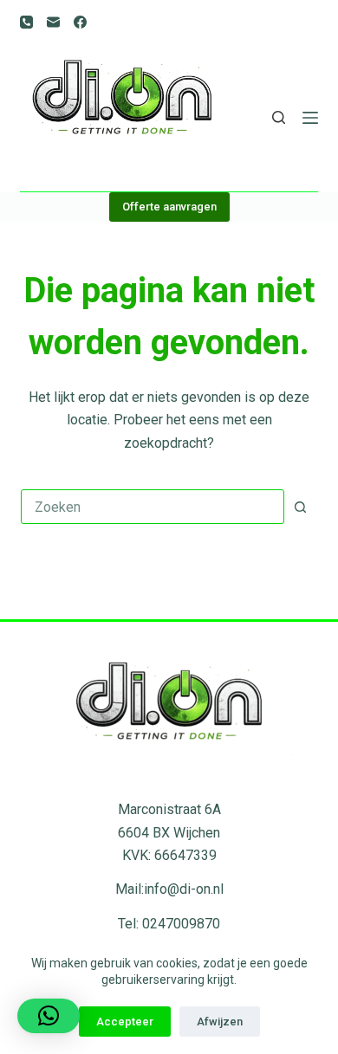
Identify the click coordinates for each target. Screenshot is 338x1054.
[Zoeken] (278, 117)
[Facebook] (80, 22)
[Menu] (310, 118)
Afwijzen (220, 1021)
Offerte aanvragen (169, 206)
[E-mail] (53, 22)
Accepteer (124, 1021)
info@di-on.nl (184, 889)
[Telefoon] (26, 22)
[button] (48, 1016)
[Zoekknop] (300, 506)
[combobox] (152, 506)
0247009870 (181, 923)
